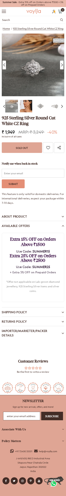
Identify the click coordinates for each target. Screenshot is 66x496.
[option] (33, 3)
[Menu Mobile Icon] (4, 11)
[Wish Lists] (48, 147)
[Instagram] (22, 480)
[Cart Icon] (60, 11)
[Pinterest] (30, 480)
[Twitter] (14, 480)
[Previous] (4, 65)
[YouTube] (39, 480)
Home (6, 28)
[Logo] (34, 11)
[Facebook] (6, 480)
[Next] (62, 65)
